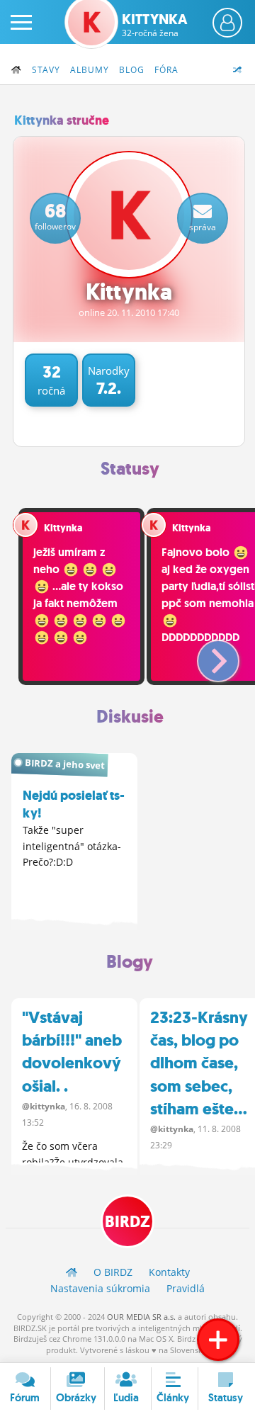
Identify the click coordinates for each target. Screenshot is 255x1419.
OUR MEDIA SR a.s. (141, 1316)
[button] (206, 655)
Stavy (46, 70)
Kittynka (155, 25)
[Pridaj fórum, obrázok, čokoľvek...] (218, 1339)
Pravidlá (185, 1288)
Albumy (89, 70)
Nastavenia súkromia (100, 1288)
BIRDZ (127, 1222)
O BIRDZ (113, 1272)
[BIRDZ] (71, 1272)
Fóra (166, 70)
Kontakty (169, 1272)
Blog (131, 70)
